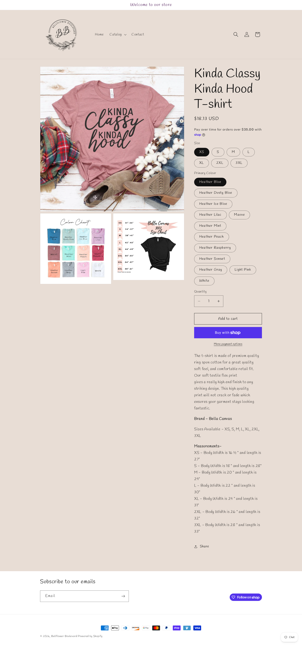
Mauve (239, 214)
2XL (219, 163)
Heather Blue (210, 182)
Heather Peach (211, 236)
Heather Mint (210, 225)
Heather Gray (210, 269)
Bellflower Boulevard (64, 636)
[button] (118, 34)
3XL (239, 163)
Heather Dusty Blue (215, 192)
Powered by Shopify (90, 636)
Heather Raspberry (215, 247)
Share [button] (204, 546)
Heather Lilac (210, 214)
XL (201, 163)
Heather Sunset (212, 258)
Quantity (200, 291)
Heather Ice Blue (213, 204)
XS (201, 152)
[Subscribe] (123, 596)
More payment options (228, 344)
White (204, 280)
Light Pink (243, 269)
